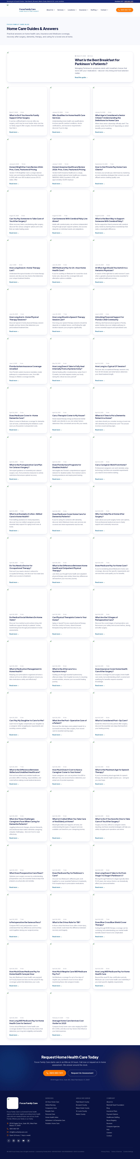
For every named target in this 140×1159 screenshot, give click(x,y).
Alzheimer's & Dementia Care (55, 1120)
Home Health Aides (51, 1117)
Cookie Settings (128, 1151)
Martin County (80, 1114)
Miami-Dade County (82, 1108)
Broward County (81, 1105)
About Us (50, 10)
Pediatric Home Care (52, 1123)
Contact (103, 10)
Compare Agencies (113, 1126)
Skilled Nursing (50, 1105)
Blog (108, 1108)
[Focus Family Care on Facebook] (9, 1141)
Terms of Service (116, 1151)
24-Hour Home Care (52, 1102)
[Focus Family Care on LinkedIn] (18, 1141)
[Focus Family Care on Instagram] (13, 1141)
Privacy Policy (105, 1151)
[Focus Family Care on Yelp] (28, 1141)
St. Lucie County (81, 1111)
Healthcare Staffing (113, 1117)
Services (60, 10)
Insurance (82, 10)
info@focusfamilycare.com (18, 1132)
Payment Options (112, 1114)
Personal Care (50, 1114)
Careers (109, 1132)
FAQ (108, 1129)
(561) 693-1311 (128, 1)
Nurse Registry (112, 1120)
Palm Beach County (82, 1102)
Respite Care (49, 1111)
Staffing (93, 10)
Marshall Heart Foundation (115, 1105)
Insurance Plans (112, 1111)
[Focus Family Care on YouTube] (23, 1141)
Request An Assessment (82, 1073)
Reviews (109, 1123)
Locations (71, 10)
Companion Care (51, 1108)
